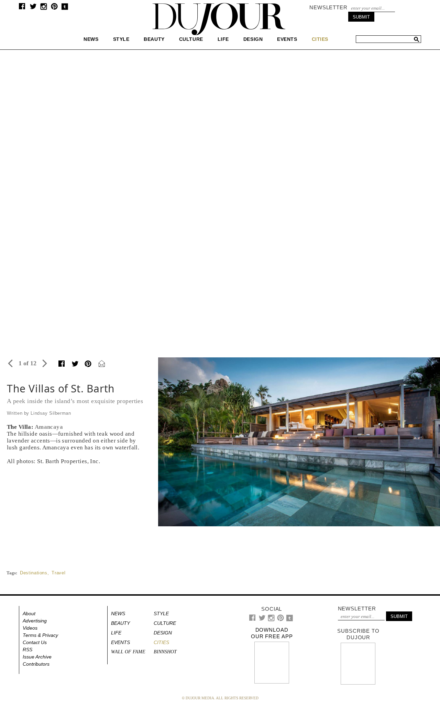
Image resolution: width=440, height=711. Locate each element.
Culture (191, 39)
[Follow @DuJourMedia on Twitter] (33, 8)
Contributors (36, 664)
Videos (30, 628)
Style (121, 39)
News (91, 39)
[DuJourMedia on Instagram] (44, 8)
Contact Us (35, 642)
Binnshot (165, 651)
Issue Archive (37, 657)
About (29, 613)
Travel (58, 572)
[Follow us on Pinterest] (54, 8)
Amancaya (49, 427)
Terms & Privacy (40, 635)
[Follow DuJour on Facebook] (22, 8)
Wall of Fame (128, 651)
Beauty (154, 39)
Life (223, 39)
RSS (27, 649)
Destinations (33, 572)
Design (253, 39)
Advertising (35, 620)
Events (287, 39)
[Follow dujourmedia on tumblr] (64, 8)
